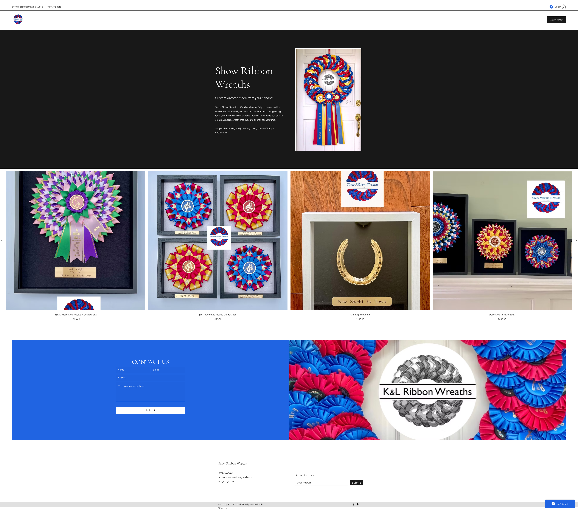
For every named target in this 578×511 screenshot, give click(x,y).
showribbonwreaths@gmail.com (28, 7)
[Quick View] (75, 240)
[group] (289, 246)
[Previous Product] (2, 240)
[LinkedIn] (358, 504)
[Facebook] (353, 504)
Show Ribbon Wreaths (232, 463)
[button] (564, 7)
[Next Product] (576, 240)
